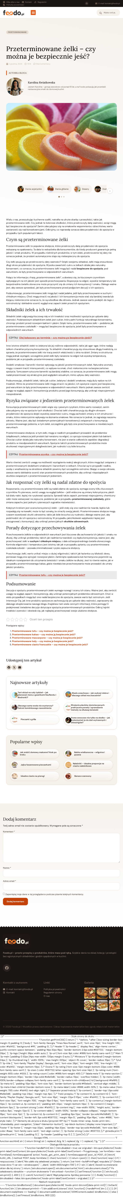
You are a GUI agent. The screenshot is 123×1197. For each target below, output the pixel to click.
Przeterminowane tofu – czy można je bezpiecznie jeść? (42, 631)
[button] (33, 12)
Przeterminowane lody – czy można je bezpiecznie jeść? (43, 641)
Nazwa (7, 868)
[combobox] (108, 12)
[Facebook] (86, 3)
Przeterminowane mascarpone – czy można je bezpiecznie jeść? (47, 637)
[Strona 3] (63, 196)
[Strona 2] (61, 196)
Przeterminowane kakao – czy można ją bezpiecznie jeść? (43, 634)
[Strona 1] (59, 197)
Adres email (9, 881)
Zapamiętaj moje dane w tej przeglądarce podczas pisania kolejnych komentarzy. (45, 894)
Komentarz (9, 832)
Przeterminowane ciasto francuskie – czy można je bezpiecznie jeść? (50, 644)
